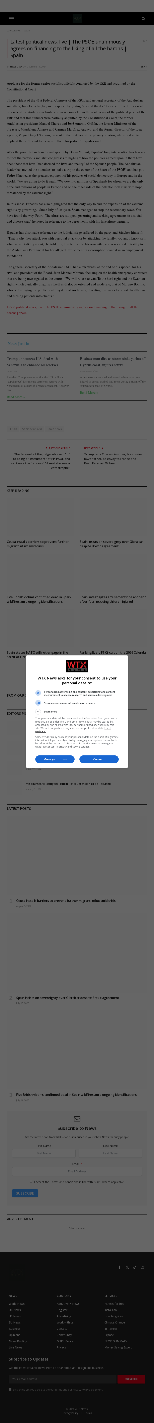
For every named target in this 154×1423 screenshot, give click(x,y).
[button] (77, 712)
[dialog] (77, 711)
